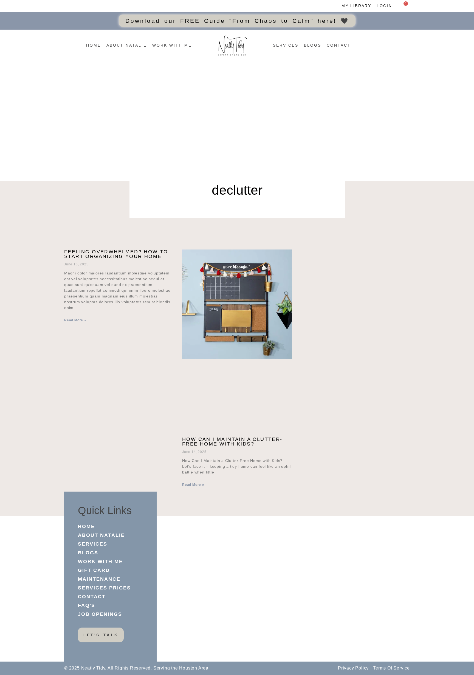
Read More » (75, 320)
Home (93, 45)
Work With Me (172, 45)
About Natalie (126, 45)
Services (285, 45)
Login (384, 6)
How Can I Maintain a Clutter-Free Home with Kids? (232, 441)
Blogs (312, 45)
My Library (356, 6)
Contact (339, 45)
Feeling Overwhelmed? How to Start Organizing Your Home (116, 254)
